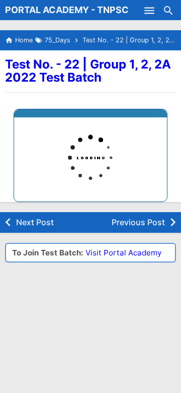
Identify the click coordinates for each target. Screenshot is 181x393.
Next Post (35, 222)
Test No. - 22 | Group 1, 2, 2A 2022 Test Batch (88, 71)
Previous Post (138, 222)
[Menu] (149, 10)
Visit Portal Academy (123, 252)
